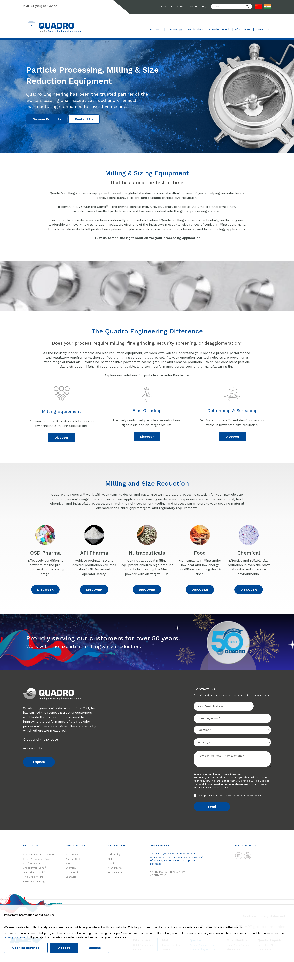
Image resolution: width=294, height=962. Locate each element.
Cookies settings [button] (25, 948)
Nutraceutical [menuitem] (73, 872)
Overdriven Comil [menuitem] (34, 872)
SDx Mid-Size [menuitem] (31, 863)
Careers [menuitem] (193, 6)
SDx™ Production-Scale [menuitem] (37, 859)
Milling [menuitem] (111, 859)
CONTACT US (159, 875)
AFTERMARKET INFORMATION (168, 871)
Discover (62, 437)
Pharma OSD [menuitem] (72, 859)
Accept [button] (64, 948)
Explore (39, 762)
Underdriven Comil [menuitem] (34, 867)
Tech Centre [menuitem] (115, 872)
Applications (195, 29)
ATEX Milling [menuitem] (115, 867)
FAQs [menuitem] (205, 6)
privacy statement (16, 937)
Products (156, 29)
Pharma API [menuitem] (72, 854)
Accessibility (32, 748)
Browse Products (47, 119)
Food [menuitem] (68, 863)
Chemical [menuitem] (70, 867)
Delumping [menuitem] (114, 854)
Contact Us (262, 29)
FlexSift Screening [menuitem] (34, 881)
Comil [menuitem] (111, 863)
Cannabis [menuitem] (70, 876)
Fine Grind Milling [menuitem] (33, 876)
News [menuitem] (180, 6)
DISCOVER (45, 589)
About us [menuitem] (167, 6)
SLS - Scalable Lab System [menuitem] (40, 854)
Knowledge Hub (219, 29)
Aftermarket (243, 29)
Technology (174, 29)
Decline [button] (95, 948)
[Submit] (246, 7)
